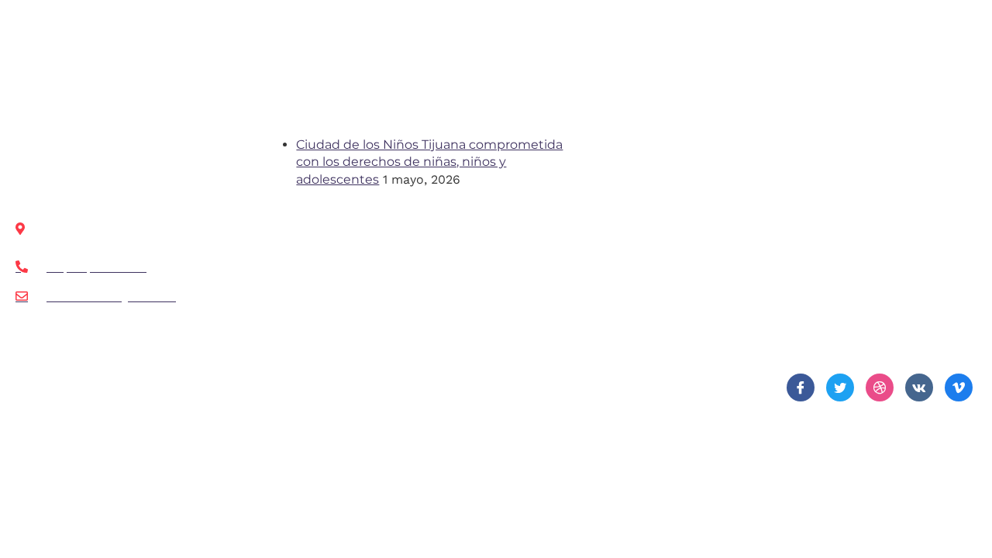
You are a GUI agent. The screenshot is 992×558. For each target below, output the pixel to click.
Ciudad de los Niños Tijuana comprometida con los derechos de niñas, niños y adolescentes (429, 162)
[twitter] (840, 387)
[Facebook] (801, 387)
